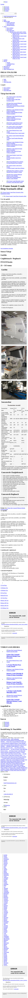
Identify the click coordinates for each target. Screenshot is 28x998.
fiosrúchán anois (4, 736)
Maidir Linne (7, 21)
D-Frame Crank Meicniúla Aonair (15, 182)
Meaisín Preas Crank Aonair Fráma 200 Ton (19, 52)
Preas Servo (9, 29)
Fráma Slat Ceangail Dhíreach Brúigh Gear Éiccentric (13, 656)
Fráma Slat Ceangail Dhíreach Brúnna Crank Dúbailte (14, 178)
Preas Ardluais (10, 28)
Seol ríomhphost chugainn (7, 248)
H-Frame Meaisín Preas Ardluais (14, 163)
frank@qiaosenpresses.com (10, 783)
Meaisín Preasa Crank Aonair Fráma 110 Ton (19, 47)
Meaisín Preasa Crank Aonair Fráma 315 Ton (19, 58)
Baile (5, 20)
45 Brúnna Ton (4, 590)
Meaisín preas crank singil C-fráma (18, 32)
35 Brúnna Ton (4, 588)
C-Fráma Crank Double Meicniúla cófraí (14, 691)
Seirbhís (5, 60)
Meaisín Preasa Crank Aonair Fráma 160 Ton (19, 50)
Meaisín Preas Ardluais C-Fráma (14, 172)
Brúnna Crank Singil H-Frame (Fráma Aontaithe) (14, 119)
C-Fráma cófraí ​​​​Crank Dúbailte (14, 128)
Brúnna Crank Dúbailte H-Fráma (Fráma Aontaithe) (14, 113)
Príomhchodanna (11, 25)
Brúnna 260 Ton (4, 605)
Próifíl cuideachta (11, 22)
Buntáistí (9, 65)
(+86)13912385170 (8, 794)
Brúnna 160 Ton (4, 600)
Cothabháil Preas (11, 64)
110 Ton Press (4, 598)
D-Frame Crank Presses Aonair (14, 124)
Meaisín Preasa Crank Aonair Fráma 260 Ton (19, 55)
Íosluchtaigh (6, 68)
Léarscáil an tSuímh (5, 739)
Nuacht (8, 62)
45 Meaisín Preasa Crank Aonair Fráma (18, 39)
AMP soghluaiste (15, 739)
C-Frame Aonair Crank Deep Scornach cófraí (13, 100)
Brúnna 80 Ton (4, 595)
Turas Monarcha (10, 24)
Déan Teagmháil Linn (9, 69)
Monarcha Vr (7, 66)
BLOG (5, 61)
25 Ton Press (4, 585)
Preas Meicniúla (10, 30)
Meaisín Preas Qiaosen (14, 752)
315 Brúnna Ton (4, 608)
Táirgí (5, 26)
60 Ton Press (4, 593)
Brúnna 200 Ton (4, 603)
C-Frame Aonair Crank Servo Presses (15, 168)
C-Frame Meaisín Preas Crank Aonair (15, 133)
